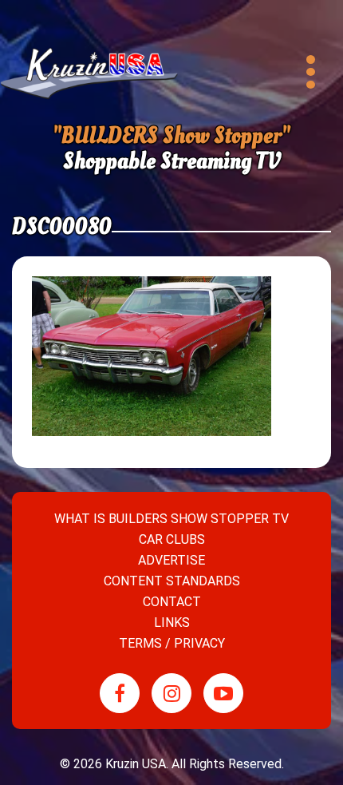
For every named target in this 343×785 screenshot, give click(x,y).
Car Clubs (172, 539)
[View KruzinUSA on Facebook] (120, 693)
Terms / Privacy (172, 643)
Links (172, 622)
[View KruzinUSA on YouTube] (223, 693)
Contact (172, 601)
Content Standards (172, 581)
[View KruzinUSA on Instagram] (171, 693)
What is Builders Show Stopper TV (171, 518)
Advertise (171, 560)
